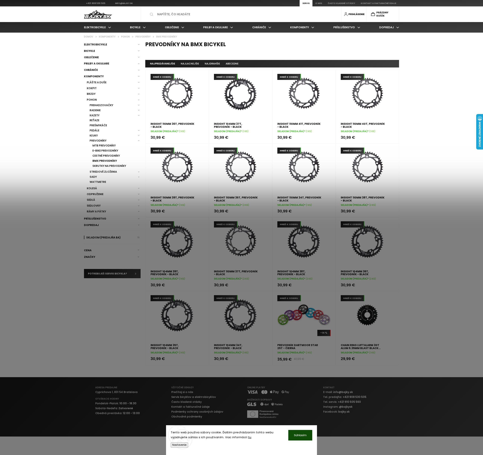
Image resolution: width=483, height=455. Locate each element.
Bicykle (89, 51)
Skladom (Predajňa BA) (113, 237)
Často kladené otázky (186, 402)
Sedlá (91, 200)
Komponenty (94, 76)
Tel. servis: (342, 402)
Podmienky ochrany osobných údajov (197, 412)
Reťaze (94, 120)
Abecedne (232, 63)
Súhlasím (300, 435)
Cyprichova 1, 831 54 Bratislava (116, 392)
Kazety (94, 115)
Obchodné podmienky (186, 416)
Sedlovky (94, 206)
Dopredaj (91, 225)
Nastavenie (179, 445)
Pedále (94, 130)
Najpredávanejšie (162, 63)
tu (249, 437)
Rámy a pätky (96, 211)
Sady (93, 177)
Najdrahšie (212, 63)
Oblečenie (91, 57)
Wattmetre (98, 182)
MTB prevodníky (104, 145)
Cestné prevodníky (106, 156)
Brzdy (91, 94)
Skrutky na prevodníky (109, 166)
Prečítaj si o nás (182, 392)
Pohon (92, 100)
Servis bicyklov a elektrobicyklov (193, 397)
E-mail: (338, 392)
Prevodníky (98, 140)
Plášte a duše (96, 82)
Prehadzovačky (101, 105)
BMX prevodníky (104, 161)
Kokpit (92, 88)
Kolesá (92, 188)
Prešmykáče (98, 125)
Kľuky (94, 135)
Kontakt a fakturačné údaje (190, 407)
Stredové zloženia (103, 172)
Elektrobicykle (95, 44)
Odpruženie (95, 194)
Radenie (95, 110)
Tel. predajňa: (344, 397)
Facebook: (336, 412)
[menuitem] (97, 27)
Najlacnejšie (190, 63)
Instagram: (337, 407)
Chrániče (91, 70)
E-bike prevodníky (105, 150)
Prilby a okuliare (96, 63)
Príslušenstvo (95, 219)
